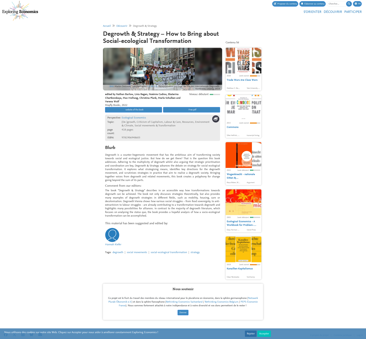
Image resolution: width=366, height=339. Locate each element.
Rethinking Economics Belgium (221, 302)
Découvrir (333, 12)
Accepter (264, 333)
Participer (353, 12)
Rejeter (251, 333)
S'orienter (312, 12)
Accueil (107, 26)
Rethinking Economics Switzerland (184, 302)
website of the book (134, 110)
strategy (195, 252)
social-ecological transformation (169, 252)
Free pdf (192, 110)
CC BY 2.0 (152, 86)
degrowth (118, 252)
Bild (111, 86)
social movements (137, 252)
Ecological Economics (134, 117)
